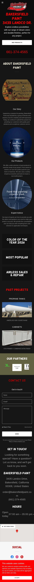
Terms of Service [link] (18, 441)
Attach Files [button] (7, 427)
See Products (17, 42)
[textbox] (17, 395)
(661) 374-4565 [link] (17, 499)
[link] (17, 2)
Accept (17, 577)
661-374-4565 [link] (17, 52)
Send (17, 434)
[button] (3, 2)
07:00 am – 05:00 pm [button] (20, 514)
